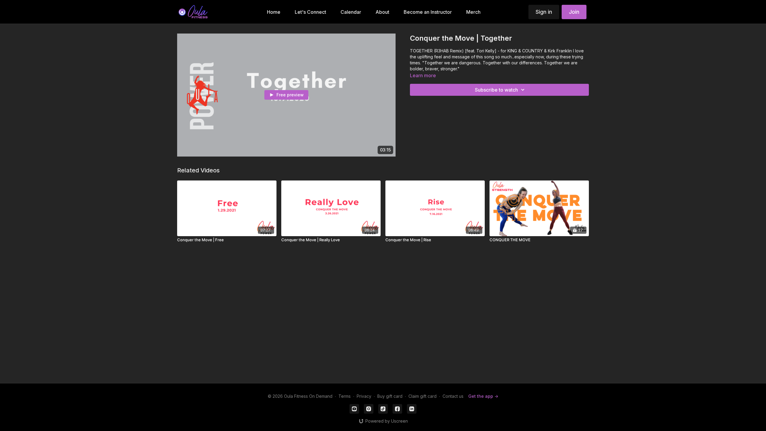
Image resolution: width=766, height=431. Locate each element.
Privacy (364, 396)
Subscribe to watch (496, 90)
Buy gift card (389, 396)
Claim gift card (422, 396)
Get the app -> (483, 396)
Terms (344, 396)
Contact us (453, 396)
